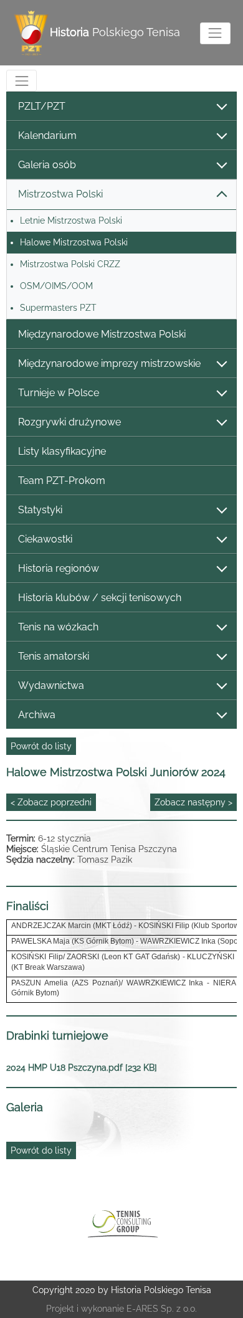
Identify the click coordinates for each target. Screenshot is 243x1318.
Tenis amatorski (53, 656)
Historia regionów (58, 568)
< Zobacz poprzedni (51, 802)
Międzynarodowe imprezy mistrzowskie (109, 363)
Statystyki (40, 510)
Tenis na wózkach (58, 627)
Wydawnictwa (51, 685)
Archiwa (36, 715)
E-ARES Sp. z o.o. (161, 1309)
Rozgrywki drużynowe (69, 422)
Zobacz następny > (193, 802)
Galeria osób (47, 165)
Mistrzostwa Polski (60, 194)
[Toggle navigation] (215, 33)
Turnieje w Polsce (58, 393)
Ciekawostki (45, 539)
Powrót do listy (41, 746)
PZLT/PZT (41, 106)
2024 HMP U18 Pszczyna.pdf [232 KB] (81, 1068)
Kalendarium (47, 135)
